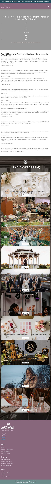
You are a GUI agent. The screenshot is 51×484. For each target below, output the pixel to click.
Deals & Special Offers (6, 465)
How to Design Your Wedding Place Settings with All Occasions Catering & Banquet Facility (25, 407)
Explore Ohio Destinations (7, 449)
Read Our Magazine (5, 472)
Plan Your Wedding (5, 451)
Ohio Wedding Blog (5, 459)
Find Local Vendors (5, 453)
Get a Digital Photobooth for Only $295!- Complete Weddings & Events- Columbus (25, 241)
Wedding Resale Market (6, 461)
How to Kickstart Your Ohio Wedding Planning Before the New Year (25, 335)
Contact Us (3, 474)
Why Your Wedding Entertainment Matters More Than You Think (25, 311)
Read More (25, 194)
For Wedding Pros (5, 476)
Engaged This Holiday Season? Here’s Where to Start (25, 384)
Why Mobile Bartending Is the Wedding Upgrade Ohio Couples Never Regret (25, 359)
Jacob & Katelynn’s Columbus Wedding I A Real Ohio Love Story (25, 265)
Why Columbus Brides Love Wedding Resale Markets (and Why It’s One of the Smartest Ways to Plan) (25, 216)
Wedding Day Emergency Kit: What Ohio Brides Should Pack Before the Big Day (25, 192)
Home (2, 447)
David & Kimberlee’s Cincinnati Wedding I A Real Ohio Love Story (25, 288)
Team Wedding (32, 482)
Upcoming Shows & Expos (7, 463)
